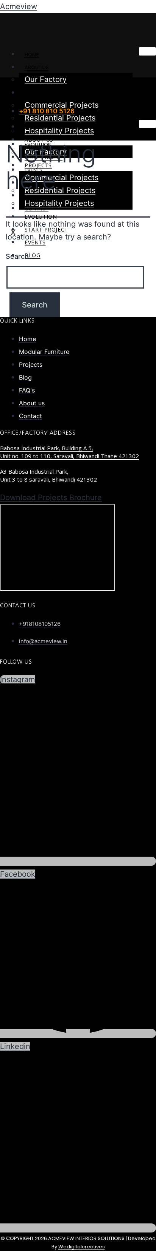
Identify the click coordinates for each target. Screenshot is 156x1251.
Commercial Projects (61, 177)
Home (32, 54)
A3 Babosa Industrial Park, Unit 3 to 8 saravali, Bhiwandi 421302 (48, 475)
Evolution (41, 216)
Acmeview (18, 6)
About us (37, 67)
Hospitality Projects (59, 130)
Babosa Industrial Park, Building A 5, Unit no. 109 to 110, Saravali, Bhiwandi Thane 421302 (69, 452)
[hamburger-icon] (147, 51)
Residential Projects (60, 117)
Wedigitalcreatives (81, 1246)
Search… (20, 256)
